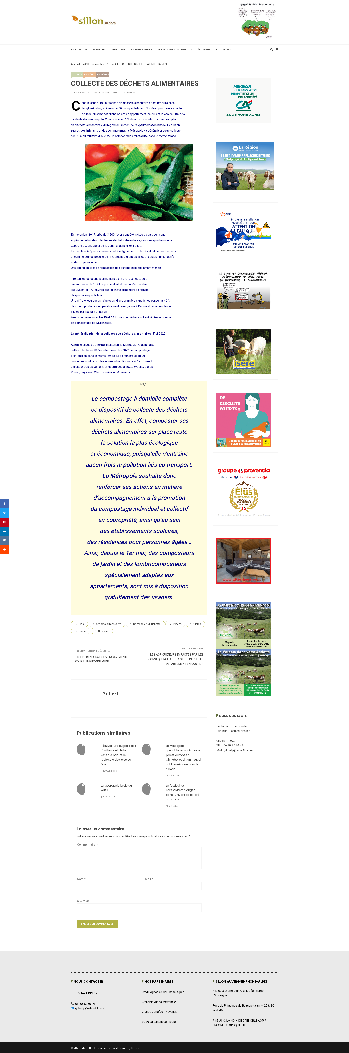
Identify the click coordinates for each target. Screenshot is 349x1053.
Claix (81, 624)
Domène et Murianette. (147, 624)
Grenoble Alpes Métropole (159, 1002)
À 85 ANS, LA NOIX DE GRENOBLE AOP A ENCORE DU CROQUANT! (239, 1023)
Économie (204, 49)
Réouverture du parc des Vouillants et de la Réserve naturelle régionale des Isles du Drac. (118, 755)
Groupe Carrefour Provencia (159, 1012)
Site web (83, 901)
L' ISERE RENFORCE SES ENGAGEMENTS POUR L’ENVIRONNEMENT (101, 659)
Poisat (83, 631)
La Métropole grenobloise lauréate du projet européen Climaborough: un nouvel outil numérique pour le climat (183, 757)
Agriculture (79, 49)
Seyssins (103, 631)
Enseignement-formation (175, 49)
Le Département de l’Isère (159, 1022)
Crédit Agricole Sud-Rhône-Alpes (163, 992)
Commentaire (87, 845)
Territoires (118, 49)
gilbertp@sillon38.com (89, 1008)
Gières (197, 624)
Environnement (141, 49)
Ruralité (99, 49)
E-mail (147, 879)
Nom (81, 879)
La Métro (89, 74)
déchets (77, 74)
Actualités (223, 49)
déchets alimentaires (108, 624)
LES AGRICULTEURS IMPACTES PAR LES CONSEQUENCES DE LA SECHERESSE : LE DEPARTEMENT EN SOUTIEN (175, 659)
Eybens (177, 624)
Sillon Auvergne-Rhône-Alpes (241, 981)
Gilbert (135, 93)
